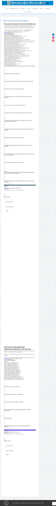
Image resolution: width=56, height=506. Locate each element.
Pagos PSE (47, 8)
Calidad (41, 8)
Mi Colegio (23, 8)
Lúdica (28, 8)
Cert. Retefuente (28, 11)
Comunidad (35, 8)
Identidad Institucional (13, 8)
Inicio (7, 8)
